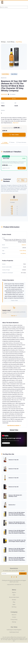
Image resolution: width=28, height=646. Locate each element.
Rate (15, 98)
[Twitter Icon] (14, 577)
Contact (14, 617)
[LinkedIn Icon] (16, 577)
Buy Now (21, 168)
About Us (14, 614)
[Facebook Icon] (12, 577)
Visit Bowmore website (13, 425)
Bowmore (24, 244)
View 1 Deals (15, 134)
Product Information (22, 142)
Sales (14, 595)
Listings (5, 142)
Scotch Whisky (10, 42)
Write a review (22, 180)
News (14, 604)
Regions (14, 592)
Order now (13, 315)
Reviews (12, 142)
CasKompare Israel (14, 632)
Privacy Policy (14, 619)
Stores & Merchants (14, 597)
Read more (15, 122)
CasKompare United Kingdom (14, 629)
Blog (14, 602)
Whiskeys (3, 42)
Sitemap (14, 622)
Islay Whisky (19, 42)
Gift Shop (14, 607)
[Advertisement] (14, 21)
